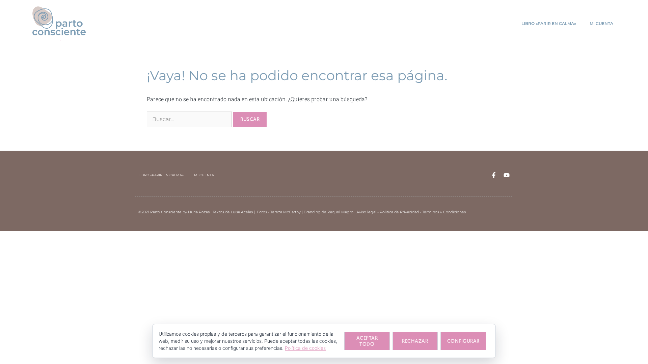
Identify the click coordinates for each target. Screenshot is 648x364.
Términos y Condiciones (444, 212)
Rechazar (415, 341)
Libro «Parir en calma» (548, 23)
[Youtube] (507, 175)
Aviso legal (366, 212)
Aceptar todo (367, 341)
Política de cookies (305, 348)
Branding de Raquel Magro (328, 212)
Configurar (463, 341)
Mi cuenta (601, 23)
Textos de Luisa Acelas (233, 212)
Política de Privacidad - (401, 212)
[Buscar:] (190, 118)
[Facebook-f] (494, 175)
